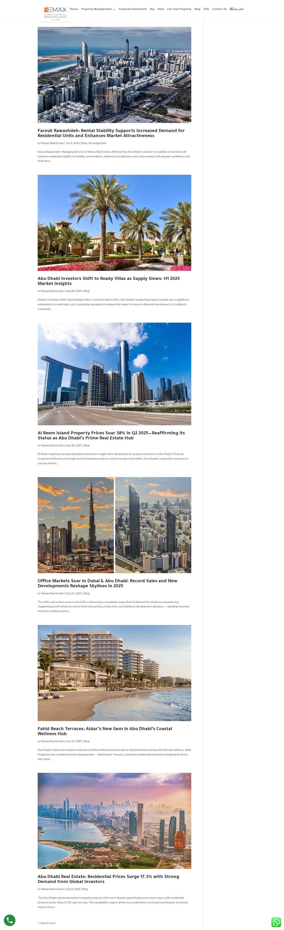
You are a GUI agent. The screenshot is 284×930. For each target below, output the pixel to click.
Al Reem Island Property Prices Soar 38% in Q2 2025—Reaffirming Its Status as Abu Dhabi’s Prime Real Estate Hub (111, 436)
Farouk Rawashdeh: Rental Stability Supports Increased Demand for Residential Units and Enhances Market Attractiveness (111, 134)
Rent (161, 9)
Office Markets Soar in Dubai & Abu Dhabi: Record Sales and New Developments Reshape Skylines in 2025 (108, 584)
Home (74, 9)
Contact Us (219, 9)
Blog (197, 9)
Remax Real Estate (52, 143)
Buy (152, 9)
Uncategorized (97, 143)
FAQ (206, 9)
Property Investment (133, 9)
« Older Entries (47, 923)
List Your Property (179, 9)
